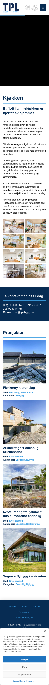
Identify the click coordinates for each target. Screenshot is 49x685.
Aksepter (25, 659)
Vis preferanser (24, 674)
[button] (45, 631)
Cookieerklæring (19, 681)
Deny (24, 667)
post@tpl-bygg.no (23, 312)
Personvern (30, 681)
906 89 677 (17, 304)
